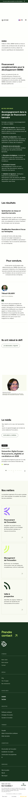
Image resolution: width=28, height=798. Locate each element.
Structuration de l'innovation (9, 749)
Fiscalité (4, 730)
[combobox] (21, 20)
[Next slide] (24, 471)
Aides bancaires (6, 736)
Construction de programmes (9, 754)
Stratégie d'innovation (7, 715)
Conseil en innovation (7, 717)
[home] (5, 20)
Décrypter (4, 706)
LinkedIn (4, 696)
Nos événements (6, 683)
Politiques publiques (7, 712)
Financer (4, 724)
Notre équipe (5, 662)
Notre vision (5, 659)
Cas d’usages (5, 680)
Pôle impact (4, 775)
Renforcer (4, 764)
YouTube (4, 699)
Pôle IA (3, 773)
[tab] (11, 470)
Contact (4, 665)
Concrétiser (5, 743)
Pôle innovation (5, 770)
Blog (3, 678)
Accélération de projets (7, 751)
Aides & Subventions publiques (10, 733)
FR (22, 20)
